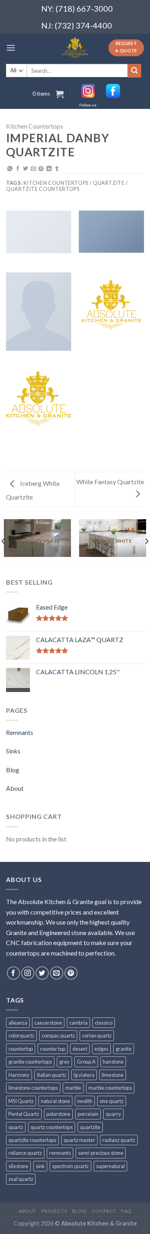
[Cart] (60, 94)
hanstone (113, 1061)
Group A (86, 1061)
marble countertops (110, 1088)
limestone (113, 1075)
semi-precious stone (100, 1153)
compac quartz (58, 1035)
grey (64, 1061)
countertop (20, 1049)
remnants (60, 1153)
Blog (12, 770)
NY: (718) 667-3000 (74, 8)
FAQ (126, 1211)
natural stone (55, 1101)
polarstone (58, 1114)
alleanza (17, 1022)
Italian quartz (51, 1075)
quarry (113, 1114)
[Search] (134, 71)
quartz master (79, 1140)
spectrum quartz (70, 1166)
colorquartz (21, 1035)
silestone (18, 1166)
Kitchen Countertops (34, 126)
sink (40, 1166)
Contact (104, 1211)
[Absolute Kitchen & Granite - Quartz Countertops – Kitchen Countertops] (75, 48)
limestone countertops (33, 1088)
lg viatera (84, 1075)
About (15, 788)
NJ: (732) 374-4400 (76, 25)
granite (124, 1049)
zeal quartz (20, 1179)
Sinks (13, 751)
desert (79, 1049)
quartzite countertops (32, 1140)
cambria (78, 1022)
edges (101, 1049)
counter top (52, 1049)
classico (103, 1022)
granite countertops (30, 1061)
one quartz (112, 1101)
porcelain (88, 1114)
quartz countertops (51, 1127)
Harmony (19, 1075)
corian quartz (97, 1035)
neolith (84, 1101)
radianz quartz (118, 1140)
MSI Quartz (21, 1101)
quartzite (90, 1127)
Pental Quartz (23, 1114)
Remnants (19, 732)
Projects (54, 1211)
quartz (15, 1127)
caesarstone (48, 1022)
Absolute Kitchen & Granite (99, 1223)
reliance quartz (25, 1153)
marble (73, 1088)
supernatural (110, 1166)
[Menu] (11, 47)
